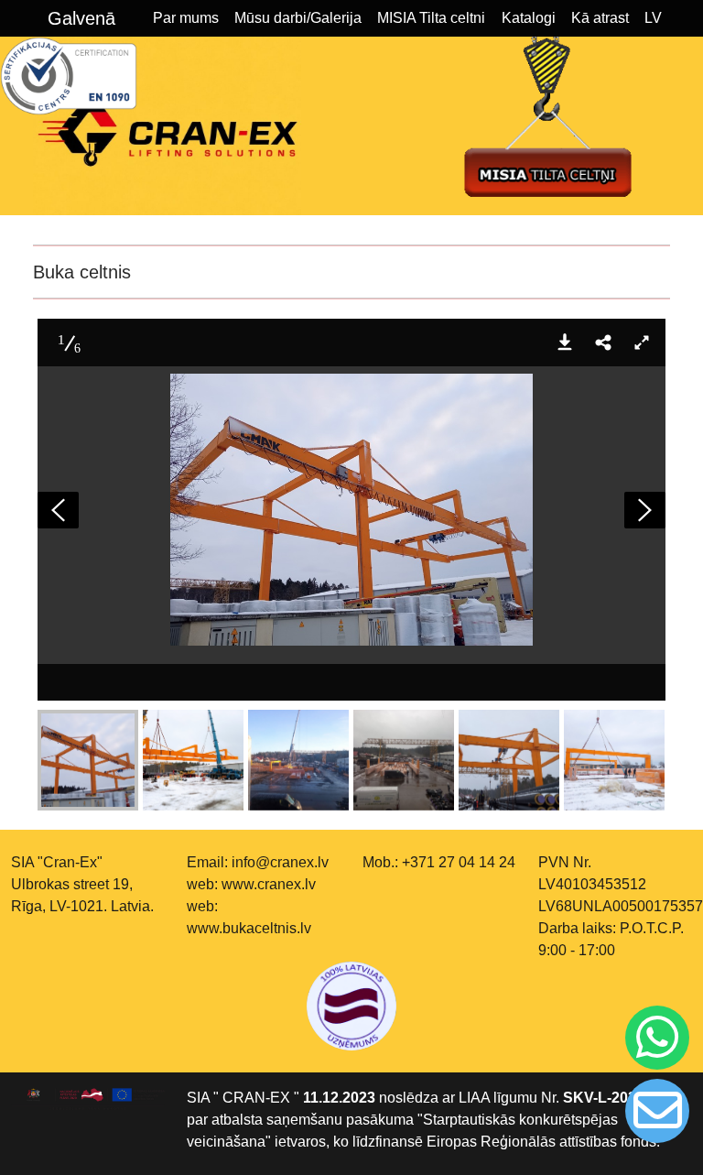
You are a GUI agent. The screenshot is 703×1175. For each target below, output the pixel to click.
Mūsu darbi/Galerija (298, 18)
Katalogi (529, 18)
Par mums (186, 18)
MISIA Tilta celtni (431, 18)
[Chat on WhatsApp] (657, 1038)
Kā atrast (600, 18)
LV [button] (653, 18)
